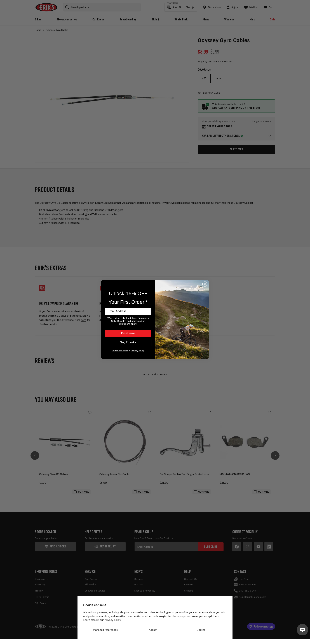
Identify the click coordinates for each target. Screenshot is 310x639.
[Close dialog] (205, 284)
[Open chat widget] (302, 629)
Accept (153, 630)
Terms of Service (120, 350)
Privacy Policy (112, 620)
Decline (201, 630)
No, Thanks (128, 342)
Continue (128, 333)
